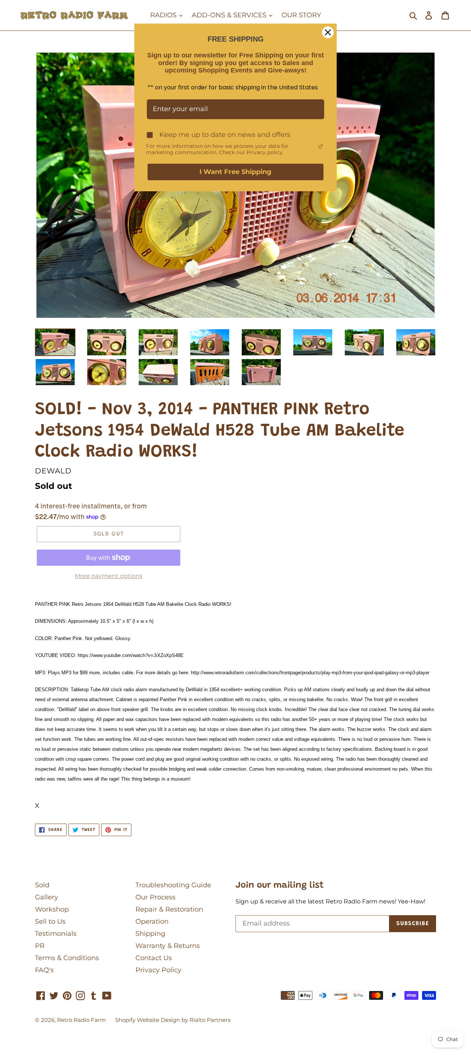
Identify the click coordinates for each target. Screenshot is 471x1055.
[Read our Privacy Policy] (320, 146)
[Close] (328, 32)
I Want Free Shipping (235, 172)
